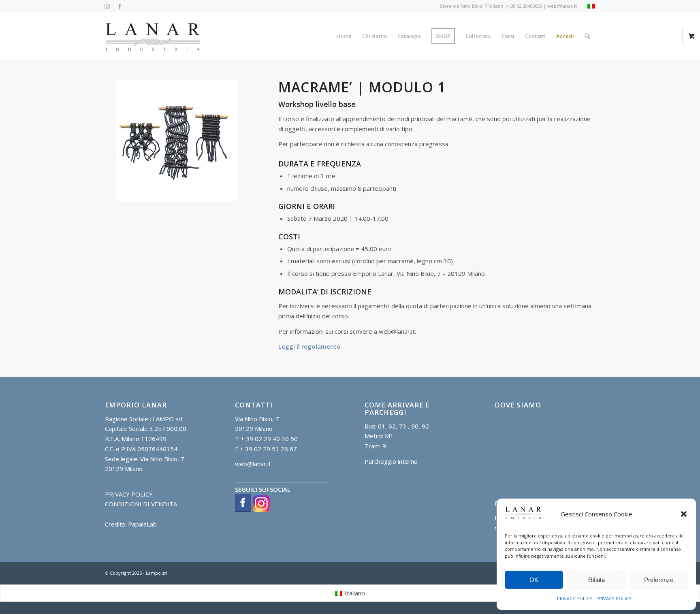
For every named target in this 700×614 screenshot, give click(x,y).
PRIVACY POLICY (574, 598)
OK (533, 579)
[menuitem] (344, 36)
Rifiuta (596, 579)
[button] (684, 514)
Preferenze (658, 579)
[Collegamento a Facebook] (119, 6)
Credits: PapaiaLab (131, 524)
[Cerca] (587, 36)
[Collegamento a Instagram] (107, 6)
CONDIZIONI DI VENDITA (141, 504)
